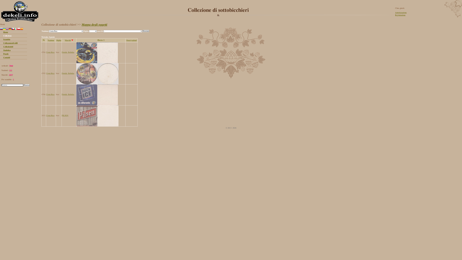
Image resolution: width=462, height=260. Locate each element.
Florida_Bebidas (68, 52)
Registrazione (400, 15)
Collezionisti (8, 46)
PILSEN (65, 115)
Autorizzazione (401, 12)
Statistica (7, 50)
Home (5, 32)
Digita (58, 40)
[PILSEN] (97, 125)
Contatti (6, 57)
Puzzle (6, 53)
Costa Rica (50, 52)
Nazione (51, 40)
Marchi (68, 40)
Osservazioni (131, 40)
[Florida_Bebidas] (97, 62)
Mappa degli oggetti (94, 24)
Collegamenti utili (10, 43)
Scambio (6, 39)
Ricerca (26, 85)
